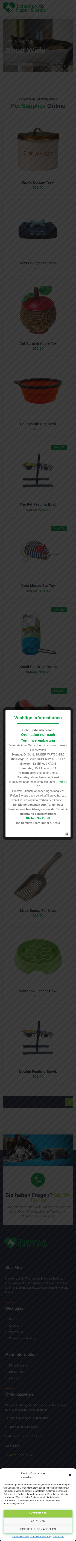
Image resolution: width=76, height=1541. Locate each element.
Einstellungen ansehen (38, 1529)
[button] (70, 1475)
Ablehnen (38, 1521)
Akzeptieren (38, 1513)
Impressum (58, 1536)
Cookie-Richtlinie (20, 1536)
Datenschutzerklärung (41, 1536)
